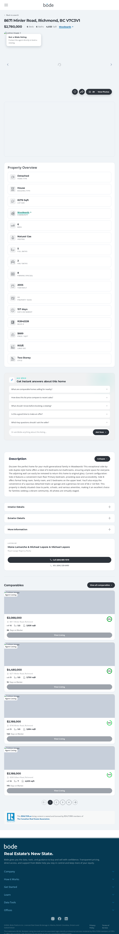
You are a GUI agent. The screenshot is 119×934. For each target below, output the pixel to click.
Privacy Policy (92, 926)
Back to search (12, 15)
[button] (8, 64)
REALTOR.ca (26, 816)
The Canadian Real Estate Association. (33, 819)
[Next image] (111, 64)
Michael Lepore (39, 547)
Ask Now (100, 432)
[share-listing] (82, 92)
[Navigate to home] (48, 5)
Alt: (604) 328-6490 (61, 565)
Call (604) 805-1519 (61, 559)
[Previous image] (8, 64)
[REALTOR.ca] (11, 817)
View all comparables (100, 585)
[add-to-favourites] (75, 92)
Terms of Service (105, 926)
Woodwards (65, 26)
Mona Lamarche (17, 547)
